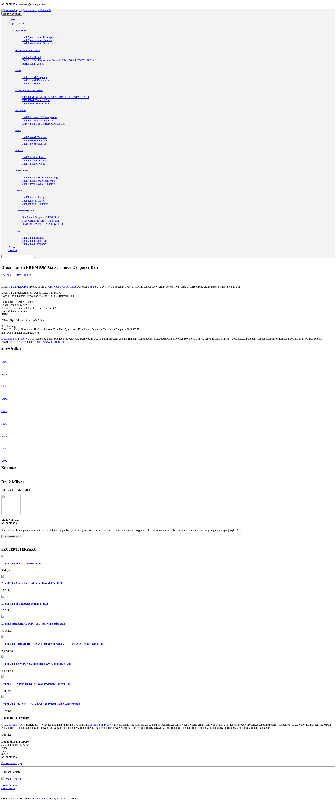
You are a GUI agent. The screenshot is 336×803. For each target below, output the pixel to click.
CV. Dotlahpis (9, 724)
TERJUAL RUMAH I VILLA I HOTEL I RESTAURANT (55, 97)
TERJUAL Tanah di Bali (36, 100)
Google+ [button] (26, 274)
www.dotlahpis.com (54, 341)
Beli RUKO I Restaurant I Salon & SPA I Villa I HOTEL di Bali (58, 60)
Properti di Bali (16, 23)
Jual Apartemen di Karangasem (39, 37)
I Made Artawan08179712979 (9, 787)
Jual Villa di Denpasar (34, 240)
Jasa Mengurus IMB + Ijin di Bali (40, 220)
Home (11, 19)
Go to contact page (11, 763)
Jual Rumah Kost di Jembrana (38, 180)
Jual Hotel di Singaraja (34, 77)
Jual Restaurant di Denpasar (37, 120)
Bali (90, 286)
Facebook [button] (6, 274)
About (11, 247)
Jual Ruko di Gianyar (34, 143)
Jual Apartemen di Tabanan (37, 40)
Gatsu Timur (69, 286)
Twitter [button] (17, 274)
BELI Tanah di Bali (33, 63)
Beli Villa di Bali (31, 57)
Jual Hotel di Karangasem (36, 80)
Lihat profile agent (12, 536)
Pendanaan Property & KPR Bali (40, 217)
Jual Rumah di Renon (34, 157)
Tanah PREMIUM (19, 286)
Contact (12, 250)
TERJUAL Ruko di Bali (36, 103)
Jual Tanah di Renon (33, 200)
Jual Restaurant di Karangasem (39, 117)
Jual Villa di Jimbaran (34, 243)
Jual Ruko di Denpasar (35, 140)
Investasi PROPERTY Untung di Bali (43, 223)
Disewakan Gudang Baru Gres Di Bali (43, 123)
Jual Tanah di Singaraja (35, 203)
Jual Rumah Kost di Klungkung (40, 177)
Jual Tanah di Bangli (33, 197)
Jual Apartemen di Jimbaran (37, 43)
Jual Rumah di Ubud (33, 163)
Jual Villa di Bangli (33, 237)
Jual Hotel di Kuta (32, 83)
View (4, 361)
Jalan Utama (54, 286)
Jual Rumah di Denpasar (36, 160)
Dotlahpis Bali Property (14, 338)
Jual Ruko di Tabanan (34, 137)
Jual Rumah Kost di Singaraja (38, 183)
